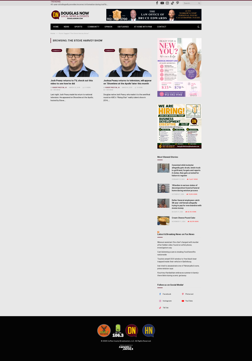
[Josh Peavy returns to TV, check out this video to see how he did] (75, 62)
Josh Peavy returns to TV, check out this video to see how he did (72, 82)
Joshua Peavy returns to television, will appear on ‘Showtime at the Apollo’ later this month (127, 82)
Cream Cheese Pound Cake (183, 218)
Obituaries (123, 27)
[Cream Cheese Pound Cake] (163, 220)
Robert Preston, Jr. (59, 87)
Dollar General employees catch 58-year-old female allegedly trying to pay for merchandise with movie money (186, 204)
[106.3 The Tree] (118, 330)
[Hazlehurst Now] (148, 330)
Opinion (108, 27)
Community (93, 27)
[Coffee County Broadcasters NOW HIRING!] (179, 126)
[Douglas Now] (70, 15)
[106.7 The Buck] (104, 330)
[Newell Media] (126, 347)
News (66, 27)
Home (56, 27)
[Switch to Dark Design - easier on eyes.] (198, 27)
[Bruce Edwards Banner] (153, 15)
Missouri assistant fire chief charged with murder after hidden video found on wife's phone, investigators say (178, 245)
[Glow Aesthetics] (179, 67)
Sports (78, 27)
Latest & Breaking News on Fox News (175, 234)
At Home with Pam (143, 27)
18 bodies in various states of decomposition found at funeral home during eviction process (185, 188)
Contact (161, 27)
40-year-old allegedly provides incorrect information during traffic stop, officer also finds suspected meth (80, 4)
